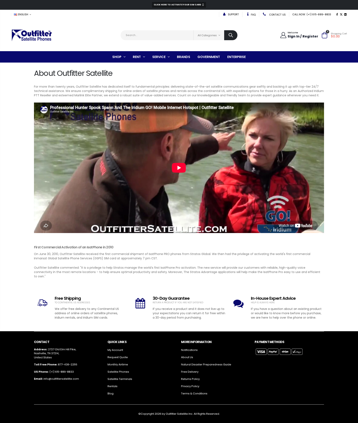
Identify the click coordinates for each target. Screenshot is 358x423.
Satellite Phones (118, 372)
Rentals (112, 386)
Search (230, 35)
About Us (187, 357)
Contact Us (277, 14)
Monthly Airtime (118, 364)
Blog (111, 393)
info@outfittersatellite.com (61, 379)
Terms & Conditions (194, 393)
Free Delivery (189, 372)
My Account (115, 350)
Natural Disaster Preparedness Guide (206, 364)
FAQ (253, 14)
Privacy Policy (190, 386)
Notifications (189, 350)
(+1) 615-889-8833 (61, 372)
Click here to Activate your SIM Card (178, 4)
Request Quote (118, 357)
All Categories (207, 35)
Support (233, 14)
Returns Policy (190, 379)
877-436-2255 (67, 364)
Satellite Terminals (120, 379)
